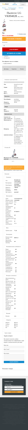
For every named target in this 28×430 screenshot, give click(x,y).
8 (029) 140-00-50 (7, 63)
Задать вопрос (14, 361)
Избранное (24, 1)
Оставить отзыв (22, 34)
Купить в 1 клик (14, 53)
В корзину (14, 49)
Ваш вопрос (6, 353)
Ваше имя (6, 345)
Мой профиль (17, 1)
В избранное (7, 58)
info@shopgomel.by (18, 385)
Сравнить (6, 56)
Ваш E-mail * (7, 349)
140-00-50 (14, 4)
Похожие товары (14, 39)
